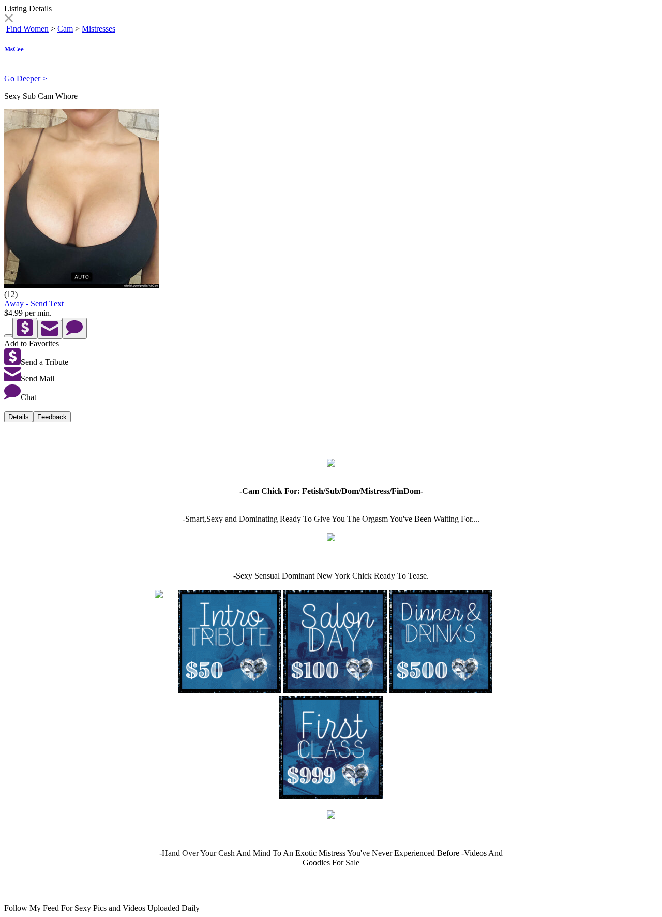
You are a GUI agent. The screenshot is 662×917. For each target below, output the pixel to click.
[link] (8, 19)
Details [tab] (18, 417)
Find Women (27, 28)
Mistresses (98, 28)
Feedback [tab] (52, 417)
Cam (65, 28)
